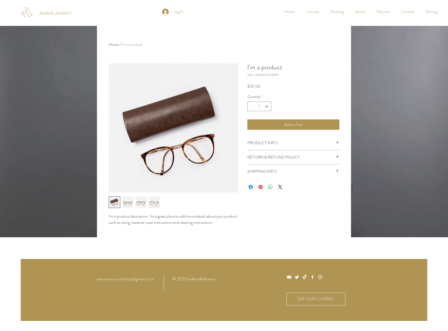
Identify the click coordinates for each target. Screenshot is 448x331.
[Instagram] (320, 277)
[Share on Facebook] (251, 187)
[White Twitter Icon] (296, 277)
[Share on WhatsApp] (270, 187)
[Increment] (267, 106)
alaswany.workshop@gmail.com (125, 279)
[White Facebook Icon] (312, 277)
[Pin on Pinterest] (260, 187)
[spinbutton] (259, 106)
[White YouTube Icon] (289, 277)
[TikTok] (304, 277)
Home (114, 44)
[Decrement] (251, 106)
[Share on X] (280, 187)
